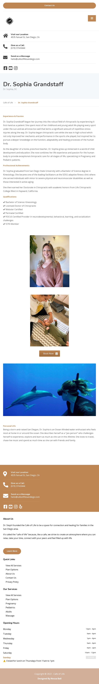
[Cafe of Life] (9, 20)
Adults (9, 611)
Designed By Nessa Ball (49, 678)
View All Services (13, 565)
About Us (10, 573)
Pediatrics (10, 607)
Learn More (12, 551)
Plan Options (12, 569)
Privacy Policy (12, 581)
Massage (10, 615)
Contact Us (49, 5)
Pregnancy (11, 603)
